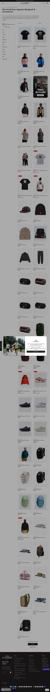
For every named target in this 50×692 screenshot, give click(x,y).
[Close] (45, 337)
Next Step (36, 351)
